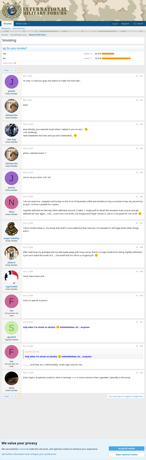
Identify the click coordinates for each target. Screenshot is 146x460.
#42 (141, 100)
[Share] (137, 76)
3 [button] (88, 53)
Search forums (19, 28)
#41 (141, 76)
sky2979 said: (30, 351)
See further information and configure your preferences (29, 454)
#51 (141, 322)
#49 (141, 271)
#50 (141, 295)
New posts (5, 28)
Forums (8, 23)
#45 (141, 172)
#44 (141, 148)
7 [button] (88, 58)
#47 (141, 223)
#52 (141, 346)
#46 (141, 196)
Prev (7, 70)
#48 (141, 247)
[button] (29, 23)
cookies (22, 448)
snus (74, 377)
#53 (141, 372)
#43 (141, 124)
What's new (21, 23)
